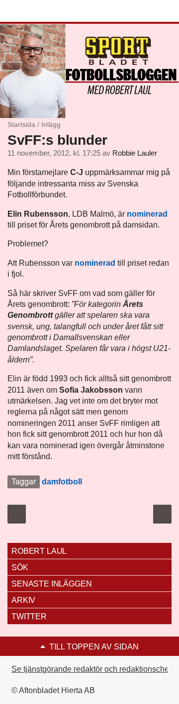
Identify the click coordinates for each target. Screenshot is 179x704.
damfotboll (62, 481)
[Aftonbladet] (44, 11)
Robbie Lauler (134, 153)
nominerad (147, 214)
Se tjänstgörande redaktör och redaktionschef (91, 669)
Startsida (21, 124)
